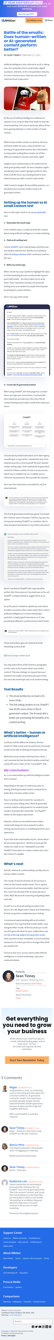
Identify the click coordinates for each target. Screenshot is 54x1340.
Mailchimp (7, 1302)
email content (22, 990)
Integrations (23, 1273)
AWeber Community (20, 1238)
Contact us (7, 1238)
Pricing (46, 1258)
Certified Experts (36, 1242)
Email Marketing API (10, 1273)
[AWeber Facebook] (33, 1327)
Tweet (18, 998)
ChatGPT (14, 247)
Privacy (4, 1335)
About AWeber (8, 1258)
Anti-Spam (11, 1335)
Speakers (18, 1287)
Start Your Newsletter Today (27, 1060)
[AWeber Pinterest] (50, 1327)
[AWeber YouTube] (40, 1327)
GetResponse (17, 1302)
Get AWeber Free (34, 20)
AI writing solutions (18, 254)
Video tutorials (23, 1242)
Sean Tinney (14, 55)
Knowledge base (34, 1238)
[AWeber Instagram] (43, 1327)
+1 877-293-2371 (15, 1315)
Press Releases (8, 1287)
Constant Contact (39, 1302)
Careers (18, 1258)
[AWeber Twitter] (36, 1327)
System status (8, 1246)
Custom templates (9, 1242)
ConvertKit (27, 1302)
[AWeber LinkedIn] (46, 1327)
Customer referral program (32, 1258)
